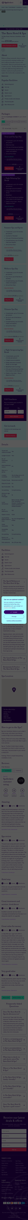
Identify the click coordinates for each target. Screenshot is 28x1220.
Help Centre (5, 1163)
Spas (7, 7)
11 (18, 25)
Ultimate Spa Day (11, 309)
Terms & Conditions (7, 1185)
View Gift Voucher (22, 46)
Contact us (4, 1165)
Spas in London (20, 1165)
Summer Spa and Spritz (13, 228)
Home (3, 7)
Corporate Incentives (7, 1193)
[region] (14, 693)
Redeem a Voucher (7, 1161)
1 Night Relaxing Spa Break (12, 179)
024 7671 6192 (21, 1199)
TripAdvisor (19, 770)
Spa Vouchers (6, 124)
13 (21, 25)
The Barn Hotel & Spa (14, 33)
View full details (9, 156)
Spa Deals (9, 121)
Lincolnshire (19, 7)
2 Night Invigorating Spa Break (13, 351)
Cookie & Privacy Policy (6, 1190)
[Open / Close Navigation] (25, 2)
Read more (5, 76)
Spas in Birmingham (21, 1172)
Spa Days (16, 121)
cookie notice (8, 608)
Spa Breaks (23, 121)
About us (4, 1168)
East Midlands (12, 7)
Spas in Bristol (19, 1170)
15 (24, 25)
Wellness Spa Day (11, 269)
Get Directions (8, 720)
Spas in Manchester (21, 1168)
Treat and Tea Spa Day (13, 137)
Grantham (25, 7)
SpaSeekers (8, 770)
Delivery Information (7, 1187)
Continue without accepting (14, 620)
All (3, 121)
